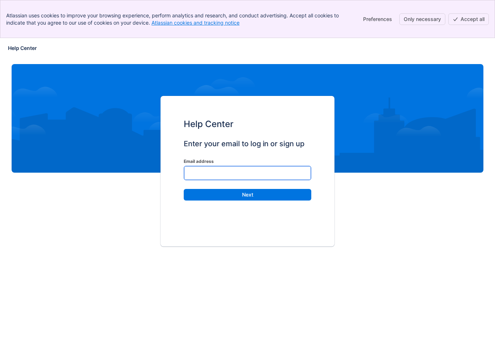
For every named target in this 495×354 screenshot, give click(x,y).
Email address (199, 161)
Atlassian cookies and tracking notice (195, 23)
